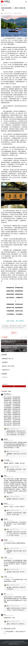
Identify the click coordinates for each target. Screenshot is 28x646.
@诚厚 (8, 608)
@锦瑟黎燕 (9, 453)
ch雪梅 (5, 557)
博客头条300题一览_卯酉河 (9, 628)
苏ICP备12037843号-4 (5, 642)
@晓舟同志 (9, 512)
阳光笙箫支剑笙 (7, 393)
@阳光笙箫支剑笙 (11, 431)
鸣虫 (5, 614)
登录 (3, 384)
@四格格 (9, 499)
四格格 (5, 475)
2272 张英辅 (6, 460)
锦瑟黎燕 (6, 439)
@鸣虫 (8, 624)
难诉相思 (6, 519)
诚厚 (5, 593)
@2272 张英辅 (10, 469)
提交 (14, 386)
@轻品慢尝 (9, 551)
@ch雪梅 (9, 571)
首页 (2, 5)
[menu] (25, 1)
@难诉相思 (9, 532)
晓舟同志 (6, 503)
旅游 (15, 13)
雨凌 (2, 13)
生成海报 (5, 337)
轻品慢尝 (6, 539)
